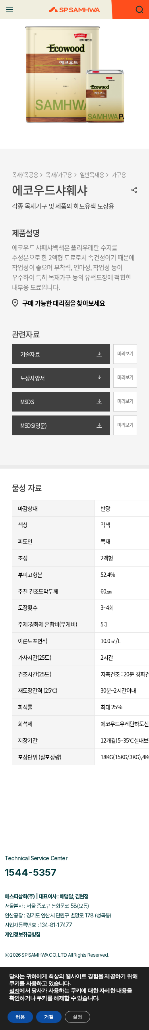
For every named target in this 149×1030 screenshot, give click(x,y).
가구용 (119, 174)
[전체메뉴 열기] (9, 9)
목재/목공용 (25, 174)
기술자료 (30, 354)
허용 (20, 1017)
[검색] (139, 9)
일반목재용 (92, 174)
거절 (49, 1017)
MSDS (27, 402)
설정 (14, 991)
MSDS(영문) (33, 425)
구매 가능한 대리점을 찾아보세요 (63, 303)
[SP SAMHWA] (74, 10)
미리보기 (125, 353)
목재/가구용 (59, 174)
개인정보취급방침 (23, 934)
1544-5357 (30, 872)
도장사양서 (32, 378)
